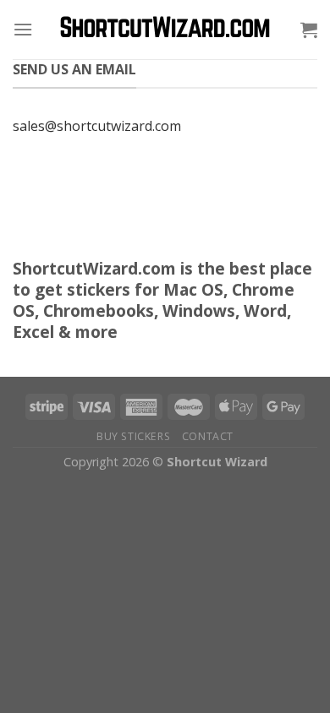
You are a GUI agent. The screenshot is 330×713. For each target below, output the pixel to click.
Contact (208, 436)
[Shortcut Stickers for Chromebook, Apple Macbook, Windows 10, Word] (165, 30)
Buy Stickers (133, 436)
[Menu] (23, 29)
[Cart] (308, 29)
